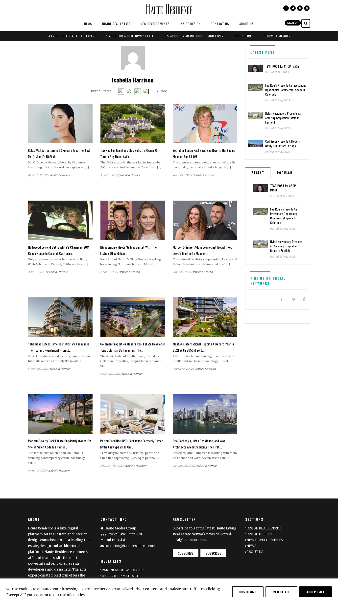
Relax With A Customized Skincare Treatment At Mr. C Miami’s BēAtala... (59, 153)
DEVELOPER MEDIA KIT (121, 576)
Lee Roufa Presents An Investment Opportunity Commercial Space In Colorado (285, 89)
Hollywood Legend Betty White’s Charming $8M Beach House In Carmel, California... (58, 250)
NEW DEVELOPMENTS (155, 23)
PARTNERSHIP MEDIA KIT (123, 570)
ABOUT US (246, 23)
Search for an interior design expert (196, 35)
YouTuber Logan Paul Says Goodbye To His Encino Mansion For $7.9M (204, 153)
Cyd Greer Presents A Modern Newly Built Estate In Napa (282, 143)
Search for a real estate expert (72, 35)
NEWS (88, 23)
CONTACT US (220, 23)
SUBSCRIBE (185, 553)
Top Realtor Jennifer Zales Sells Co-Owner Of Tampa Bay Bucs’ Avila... (129, 153)
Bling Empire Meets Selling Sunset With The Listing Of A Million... (128, 250)
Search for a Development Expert (131, 35)
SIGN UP (292, 22)
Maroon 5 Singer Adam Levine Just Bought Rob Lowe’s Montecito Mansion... (202, 250)
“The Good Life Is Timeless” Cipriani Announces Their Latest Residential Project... (58, 347)
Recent (258, 172)
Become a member (277, 35)
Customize (247, 591)
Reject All (281, 591)
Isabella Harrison (59, 175)
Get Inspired (244, 35)
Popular (285, 172)
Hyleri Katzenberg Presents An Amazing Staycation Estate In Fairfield (283, 117)
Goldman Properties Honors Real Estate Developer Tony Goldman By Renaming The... (132, 347)
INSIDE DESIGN (190, 23)
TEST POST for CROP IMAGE (282, 66)
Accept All (315, 591)
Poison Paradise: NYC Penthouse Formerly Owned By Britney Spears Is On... (131, 443)
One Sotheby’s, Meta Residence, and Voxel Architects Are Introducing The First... (199, 443)
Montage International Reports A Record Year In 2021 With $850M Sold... (203, 347)
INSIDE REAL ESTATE (116, 23)
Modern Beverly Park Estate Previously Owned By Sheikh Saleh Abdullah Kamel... (59, 443)
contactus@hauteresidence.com (129, 546)
